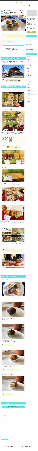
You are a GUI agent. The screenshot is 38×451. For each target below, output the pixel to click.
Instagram (30, 44)
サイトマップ (28, 41)
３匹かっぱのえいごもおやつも (31, 31)
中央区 (29, 74)
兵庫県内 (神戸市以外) (30, 75)
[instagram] (31, 51)
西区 (6, 13)
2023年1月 (28, 95)
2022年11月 (28, 98)
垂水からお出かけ (30, 62)
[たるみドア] (19, 2)
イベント (28, 59)
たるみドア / (27, 44)
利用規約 (26, 446)
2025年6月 (28, 81)
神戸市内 (29, 65)
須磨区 (29, 68)
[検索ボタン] (29, 5)
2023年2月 (28, 93)
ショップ (5, 13)
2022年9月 (28, 101)
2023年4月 (28, 90)
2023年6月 (28, 87)
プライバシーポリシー (29, 40)
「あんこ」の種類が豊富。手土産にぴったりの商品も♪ (11, 49)
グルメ (2, 13)
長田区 (29, 71)
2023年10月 (28, 84)
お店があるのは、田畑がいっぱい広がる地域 (10, 48)
